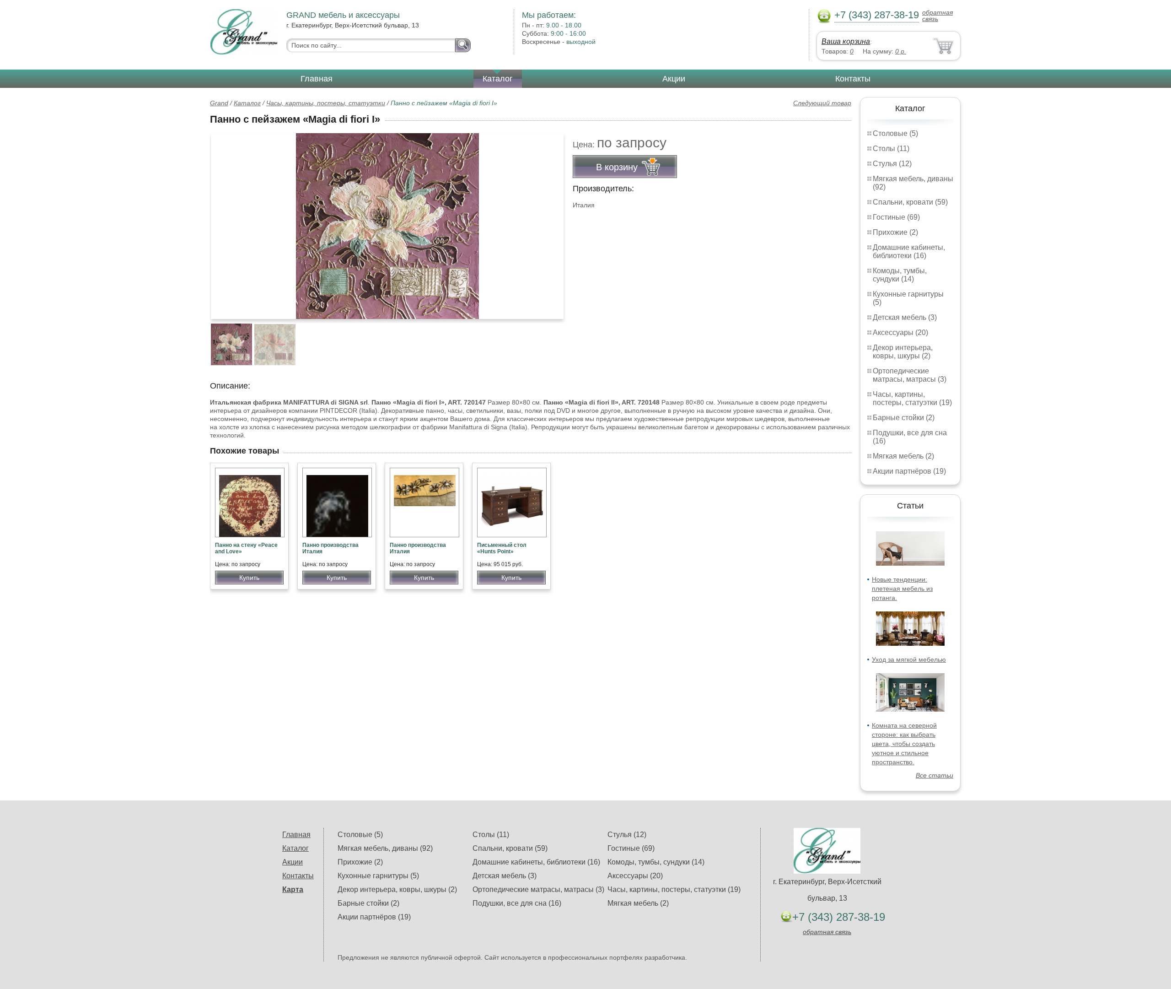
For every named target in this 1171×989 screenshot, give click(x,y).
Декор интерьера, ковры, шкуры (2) (903, 352)
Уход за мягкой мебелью (909, 659)
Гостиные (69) (896, 217)
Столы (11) (891, 148)
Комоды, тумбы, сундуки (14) (900, 275)
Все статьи (934, 775)
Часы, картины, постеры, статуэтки (325, 103)
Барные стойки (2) (904, 418)
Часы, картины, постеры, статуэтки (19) (912, 398)
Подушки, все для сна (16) (517, 903)
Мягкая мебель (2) (903, 456)
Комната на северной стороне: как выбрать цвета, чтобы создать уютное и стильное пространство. (904, 744)
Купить (249, 577)
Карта (292, 889)
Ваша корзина (846, 41)
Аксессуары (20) (900, 332)
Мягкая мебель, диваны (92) (385, 848)
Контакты (852, 78)
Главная (317, 78)
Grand (219, 103)
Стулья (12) (892, 164)
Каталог (498, 78)
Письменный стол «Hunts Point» (501, 548)
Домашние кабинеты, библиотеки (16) (909, 251)
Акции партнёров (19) (909, 471)
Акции (673, 78)
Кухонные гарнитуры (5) (378, 876)
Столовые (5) (895, 133)
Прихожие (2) (895, 232)
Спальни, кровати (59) (910, 202)
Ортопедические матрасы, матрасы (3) (909, 375)
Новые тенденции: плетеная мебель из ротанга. (902, 588)
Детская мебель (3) (905, 317)
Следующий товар (822, 103)
